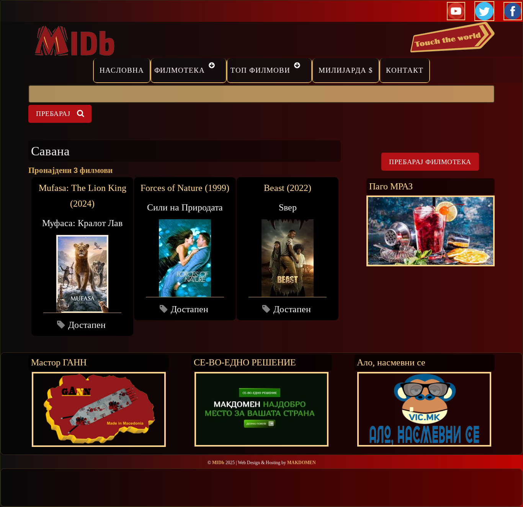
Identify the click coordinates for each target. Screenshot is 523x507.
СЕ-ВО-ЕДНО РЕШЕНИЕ (245, 362)
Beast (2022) (287, 188)
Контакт (404, 70)
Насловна (122, 70)
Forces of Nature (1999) (185, 188)
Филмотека (179, 70)
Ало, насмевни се (391, 362)
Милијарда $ (346, 70)
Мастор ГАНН (59, 362)
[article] (82, 256)
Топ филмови (260, 70)
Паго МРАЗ (391, 186)
